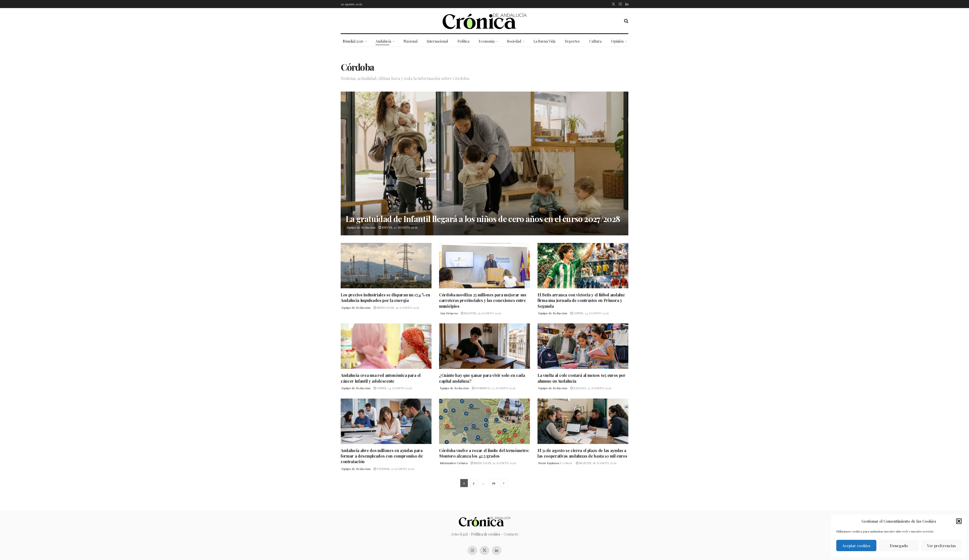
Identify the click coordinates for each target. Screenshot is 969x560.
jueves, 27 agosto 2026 (399, 227)
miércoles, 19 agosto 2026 (494, 463)
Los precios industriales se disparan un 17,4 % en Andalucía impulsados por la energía (385, 297)
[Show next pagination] (504, 483)
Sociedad (514, 41)
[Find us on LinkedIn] (626, 4)
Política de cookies (485, 534)
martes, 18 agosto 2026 (597, 463)
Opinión (617, 41)
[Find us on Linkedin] (496, 550)
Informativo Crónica (454, 463)
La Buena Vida (544, 41)
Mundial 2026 (353, 41)
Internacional (437, 41)
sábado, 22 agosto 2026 (592, 388)
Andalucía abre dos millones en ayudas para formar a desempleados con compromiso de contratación (382, 456)
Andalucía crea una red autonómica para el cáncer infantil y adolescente (381, 378)
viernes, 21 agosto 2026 (395, 469)
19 (493, 483)
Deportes (572, 41)
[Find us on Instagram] (620, 4)
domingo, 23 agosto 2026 (494, 388)
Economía (487, 41)
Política (463, 41)
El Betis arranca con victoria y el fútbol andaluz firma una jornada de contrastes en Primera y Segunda (581, 300)
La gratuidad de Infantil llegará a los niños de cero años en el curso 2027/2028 (483, 218)
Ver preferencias (941, 545)
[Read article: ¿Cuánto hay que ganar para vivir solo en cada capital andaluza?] (484, 346)
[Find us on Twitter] (613, 4)
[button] (958, 521)
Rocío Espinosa (548, 463)
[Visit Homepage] (485, 21)
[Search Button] (626, 20)
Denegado (899, 545)
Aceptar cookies (856, 545)
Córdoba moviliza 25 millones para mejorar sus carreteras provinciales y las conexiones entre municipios (482, 300)
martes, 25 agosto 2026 (482, 313)
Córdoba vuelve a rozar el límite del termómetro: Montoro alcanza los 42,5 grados (484, 453)
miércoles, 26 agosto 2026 (397, 307)
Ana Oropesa (449, 313)
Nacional (410, 41)
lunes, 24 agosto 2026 (591, 313)
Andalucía (383, 41)
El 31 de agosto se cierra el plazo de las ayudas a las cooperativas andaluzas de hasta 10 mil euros (582, 453)
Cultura (595, 41)
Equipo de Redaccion (360, 227)
